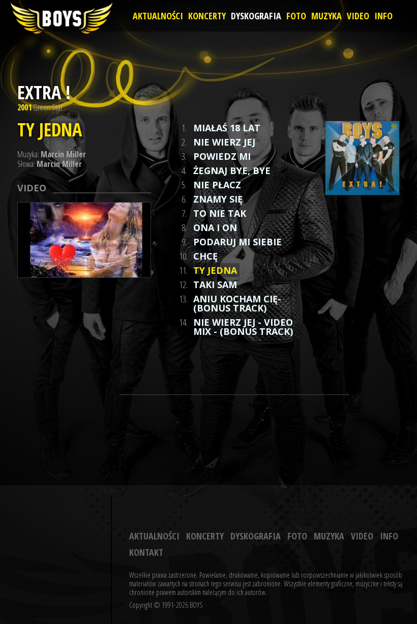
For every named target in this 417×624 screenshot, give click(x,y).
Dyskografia (256, 16)
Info (383, 16)
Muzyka (326, 16)
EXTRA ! (44, 92)
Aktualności (158, 16)
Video (358, 16)
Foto (296, 16)
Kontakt (146, 552)
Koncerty (207, 16)
